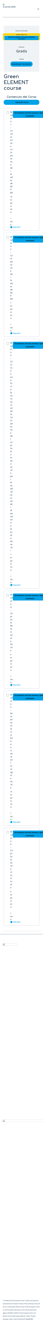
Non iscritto (21, 34)
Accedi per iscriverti (21, 64)
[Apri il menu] (38, 9)
